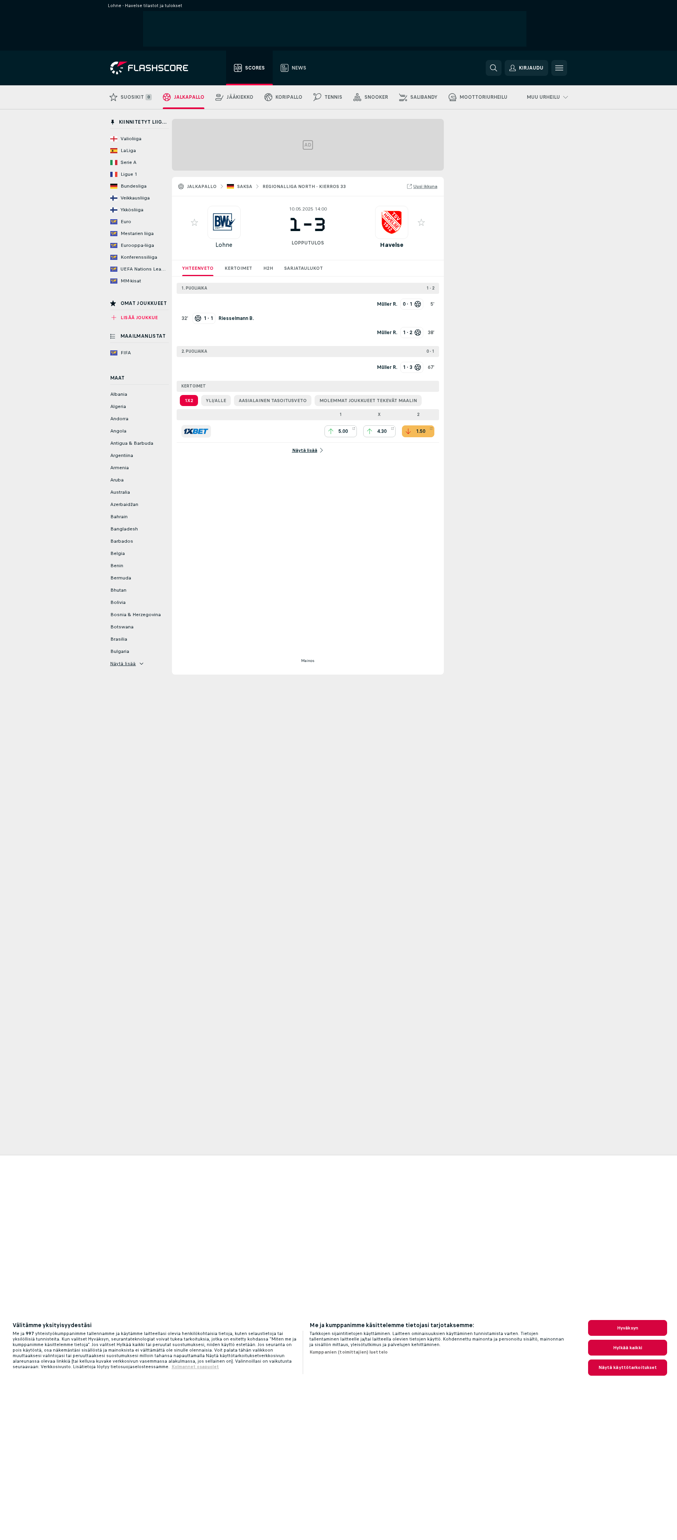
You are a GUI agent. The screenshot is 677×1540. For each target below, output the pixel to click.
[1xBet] (196, 431)
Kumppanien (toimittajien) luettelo (348, 1352)
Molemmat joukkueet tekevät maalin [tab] (368, 400)
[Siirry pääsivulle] (154, 68)
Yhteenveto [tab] (197, 268)
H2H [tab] (268, 268)
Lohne (223, 244)
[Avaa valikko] (559, 68)
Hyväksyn (627, 1328)
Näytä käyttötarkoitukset (627, 1367)
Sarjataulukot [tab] (303, 268)
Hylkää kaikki (627, 1347)
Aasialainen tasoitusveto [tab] (273, 400)
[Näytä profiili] (224, 222)
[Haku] (494, 68)
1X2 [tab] (189, 400)
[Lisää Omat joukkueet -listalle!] (194, 222)
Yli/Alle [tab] (216, 400)
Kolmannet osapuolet (195, 1366)
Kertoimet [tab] (238, 268)
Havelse (392, 244)
